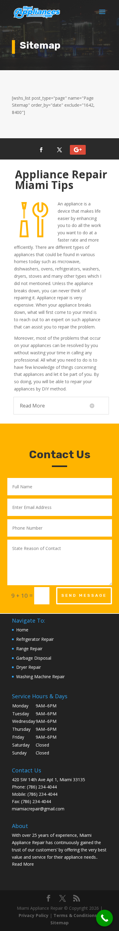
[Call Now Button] (104, 918)
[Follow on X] (59, 150)
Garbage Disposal (33, 658)
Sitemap (59, 923)
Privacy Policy (34, 915)
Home (22, 630)
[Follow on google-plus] (78, 150)
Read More (23, 864)
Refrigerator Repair (35, 639)
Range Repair (29, 648)
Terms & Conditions (75, 915)
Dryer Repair (28, 667)
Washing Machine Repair (40, 676)
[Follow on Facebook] (41, 150)
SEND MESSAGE (84, 595)
